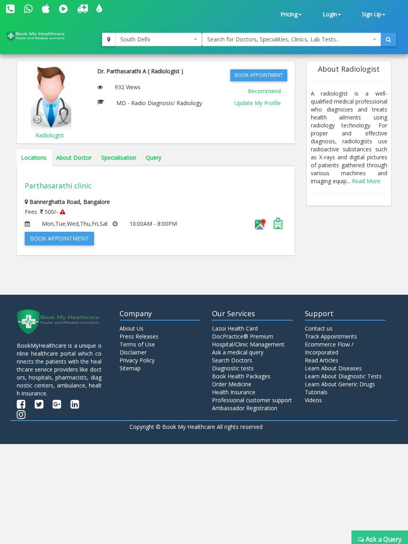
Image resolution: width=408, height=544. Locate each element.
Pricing (289, 14)
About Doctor (74, 157)
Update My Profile (257, 103)
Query (153, 157)
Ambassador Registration (244, 408)
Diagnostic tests (233, 368)
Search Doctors (232, 360)
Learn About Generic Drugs (340, 384)
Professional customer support (252, 400)
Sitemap (130, 368)
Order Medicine (231, 384)
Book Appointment (259, 75)
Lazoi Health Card (235, 328)
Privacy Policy (137, 360)
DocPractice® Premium (242, 336)
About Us (131, 328)
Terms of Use (137, 344)
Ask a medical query (237, 352)
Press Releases (139, 336)
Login (330, 14)
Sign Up (371, 14)
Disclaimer (133, 352)
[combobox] (158, 39)
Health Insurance (233, 392)
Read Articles (321, 360)
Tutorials (316, 392)
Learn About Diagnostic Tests (343, 376)
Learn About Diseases (333, 368)
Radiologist (49, 135)
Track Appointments (331, 336)
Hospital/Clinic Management (248, 344)
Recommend (264, 91)
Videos (313, 400)
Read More (366, 181)
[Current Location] (109, 39)
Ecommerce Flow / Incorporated (329, 348)
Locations (34, 157)
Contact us (319, 328)
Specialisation (118, 157)
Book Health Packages (241, 376)
